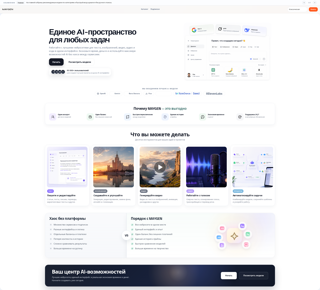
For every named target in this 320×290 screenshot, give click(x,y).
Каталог (144, 9)
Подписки (155, 9)
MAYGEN (7, 9)
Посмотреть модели (79, 62)
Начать (313, 9)
